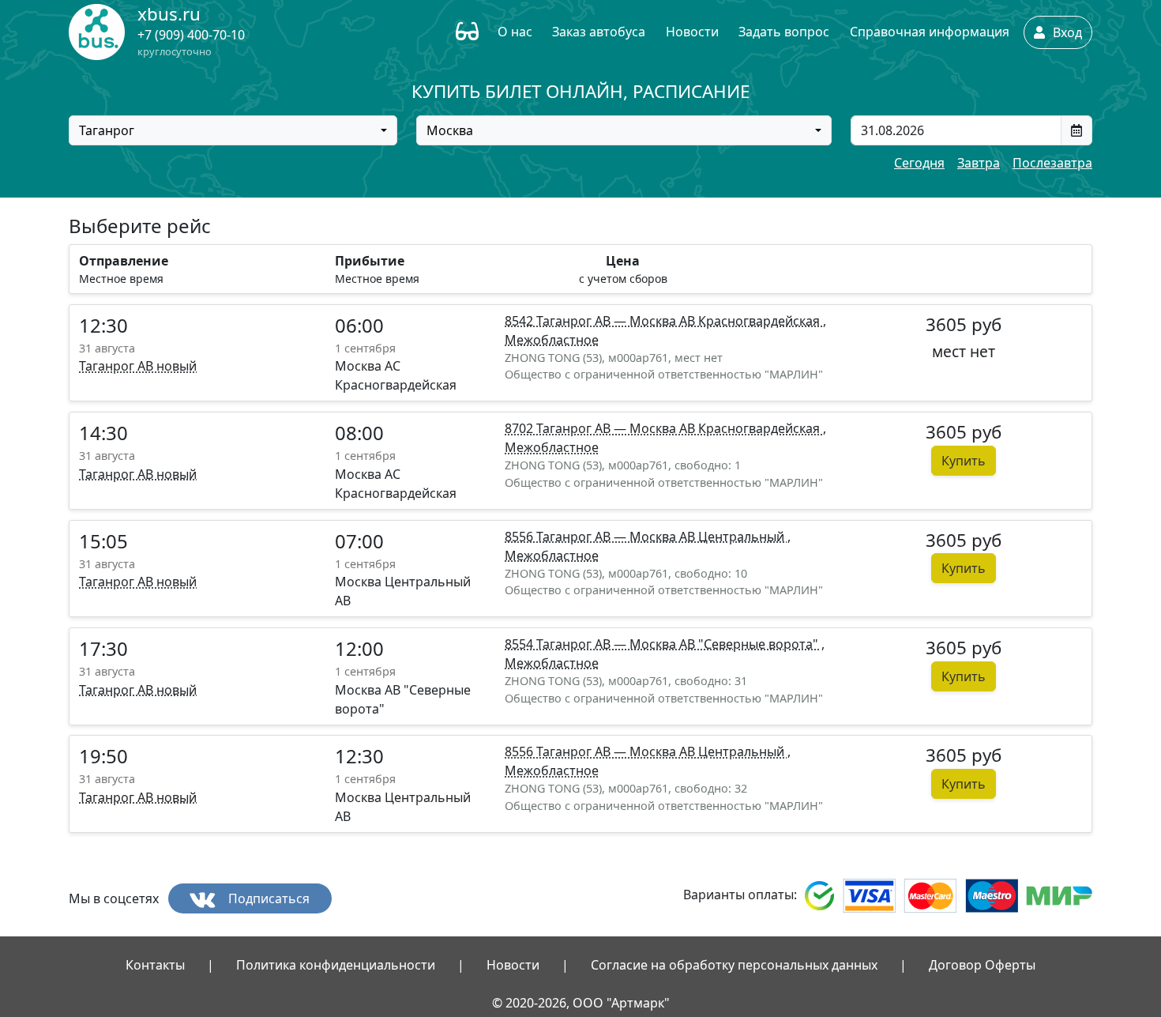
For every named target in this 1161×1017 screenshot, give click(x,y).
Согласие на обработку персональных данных (734, 965)
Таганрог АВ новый (138, 366)
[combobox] (233, 130)
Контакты (155, 965)
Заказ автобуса (598, 31)
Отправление (123, 260)
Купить (963, 460)
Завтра (978, 162)
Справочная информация (929, 31)
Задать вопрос (783, 31)
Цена (623, 260)
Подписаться (267, 898)
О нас (515, 31)
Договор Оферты (982, 965)
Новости (692, 31)
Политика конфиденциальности (335, 965)
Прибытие (369, 260)
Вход (1066, 32)
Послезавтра (1052, 162)
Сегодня (919, 162)
